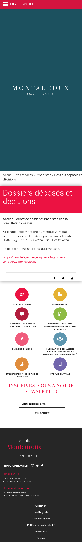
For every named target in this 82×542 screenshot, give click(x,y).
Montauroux (41, 87)
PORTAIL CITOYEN (22, 304)
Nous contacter (16, 466)
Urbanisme (43, 175)
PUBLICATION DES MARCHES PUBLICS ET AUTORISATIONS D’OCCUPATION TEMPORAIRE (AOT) (60, 351)
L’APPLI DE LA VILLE (60, 374)
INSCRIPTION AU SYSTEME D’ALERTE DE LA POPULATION (22, 325)
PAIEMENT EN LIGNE (22, 349)
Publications (41, 505)
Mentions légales (41, 518)
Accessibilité (41, 531)
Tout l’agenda (41, 512)
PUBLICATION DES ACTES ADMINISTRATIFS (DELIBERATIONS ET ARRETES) (60, 326)
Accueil (8, 175)
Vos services (24, 175)
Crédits (41, 538)
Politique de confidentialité (41, 525)
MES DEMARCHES (60, 304)
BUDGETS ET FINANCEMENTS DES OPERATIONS (22, 375)
